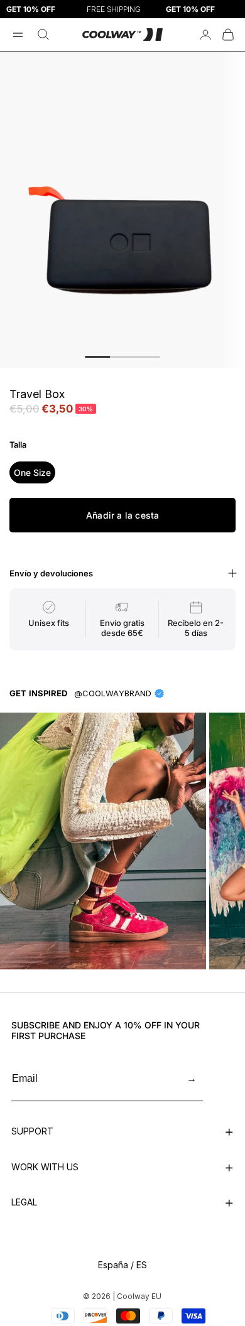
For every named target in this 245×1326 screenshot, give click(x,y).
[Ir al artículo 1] (97, 357)
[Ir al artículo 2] (122, 357)
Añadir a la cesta (123, 515)
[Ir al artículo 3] (147, 357)
